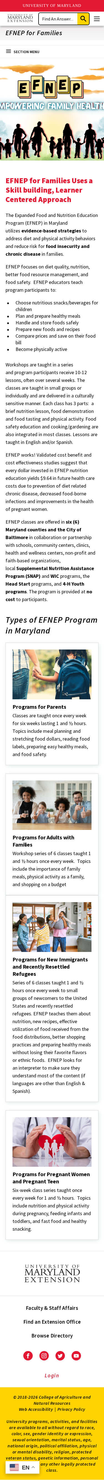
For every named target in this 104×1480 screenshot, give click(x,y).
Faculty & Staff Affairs (52, 1308)
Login (52, 1375)
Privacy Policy (71, 1409)
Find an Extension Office (52, 1321)
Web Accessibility (36, 1409)
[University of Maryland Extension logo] (20, 18)
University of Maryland (52, 6)
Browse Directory (52, 1335)
